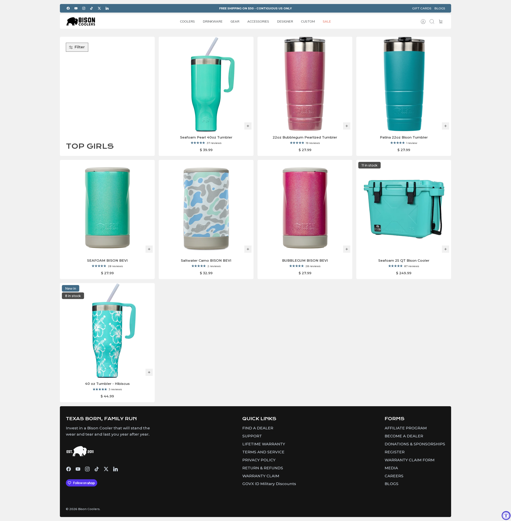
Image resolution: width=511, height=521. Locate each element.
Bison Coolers (89, 509)
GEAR (235, 21)
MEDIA (391, 468)
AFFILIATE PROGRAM (406, 428)
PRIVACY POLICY (258, 460)
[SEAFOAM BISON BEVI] (107, 207)
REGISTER (395, 452)
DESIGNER (285, 21)
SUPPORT (252, 436)
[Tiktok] (91, 8)
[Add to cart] (248, 126)
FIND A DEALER (257, 428)
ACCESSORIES (258, 21)
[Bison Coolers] (81, 21)
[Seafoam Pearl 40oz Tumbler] (206, 84)
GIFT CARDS (421, 8)
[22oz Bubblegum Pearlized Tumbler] (304, 84)
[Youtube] (76, 8)
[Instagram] (84, 8)
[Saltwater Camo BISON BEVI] (206, 207)
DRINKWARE (213, 21)
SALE (327, 21)
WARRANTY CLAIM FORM (410, 460)
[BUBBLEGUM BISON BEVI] (304, 207)
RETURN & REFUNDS (262, 468)
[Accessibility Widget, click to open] (506, 515)
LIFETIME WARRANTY (263, 444)
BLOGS (439, 8)
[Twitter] (99, 8)
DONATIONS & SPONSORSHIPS (415, 444)
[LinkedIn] (107, 8)
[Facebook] (68, 8)
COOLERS (187, 21)
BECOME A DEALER (404, 436)
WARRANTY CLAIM (260, 476)
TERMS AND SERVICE (263, 452)
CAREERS (394, 476)
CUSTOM (308, 21)
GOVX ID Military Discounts (269, 483)
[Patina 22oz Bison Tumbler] (403, 84)
